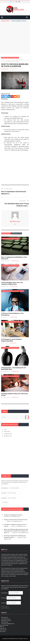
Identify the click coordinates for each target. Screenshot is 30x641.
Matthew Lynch (5, 68)
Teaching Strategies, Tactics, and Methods (10, 57)
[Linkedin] (9, 96)
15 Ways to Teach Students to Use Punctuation (12, 314)
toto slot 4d (2, 631)
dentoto (2, 626)
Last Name (3, 498)
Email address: (5, 488)
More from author (16, 233)
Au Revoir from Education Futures (13, 515)
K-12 (3, 321)
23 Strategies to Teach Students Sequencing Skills (11, 340)
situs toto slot (3, 630)
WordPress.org (7, 436)
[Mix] (18, 96)
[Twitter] (5, 96)
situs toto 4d (3, 628)
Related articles (6, 233)
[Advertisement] (15, 38)
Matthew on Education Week (13, 509)
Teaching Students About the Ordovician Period (14, 394)
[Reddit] (15, 96)
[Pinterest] (12, 96)
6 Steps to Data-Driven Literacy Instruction (15, 519)
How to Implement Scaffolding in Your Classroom (14, 258)
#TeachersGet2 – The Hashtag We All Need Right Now (13, 368)
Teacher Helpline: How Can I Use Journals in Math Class (12, 283)
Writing (21, 291)
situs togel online (4, 625)
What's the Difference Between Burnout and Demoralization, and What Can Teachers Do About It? (16, 531)
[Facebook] (2, 96)
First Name (3, 493)
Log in (5, 429)
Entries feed (7, 431)
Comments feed (8, 433)
